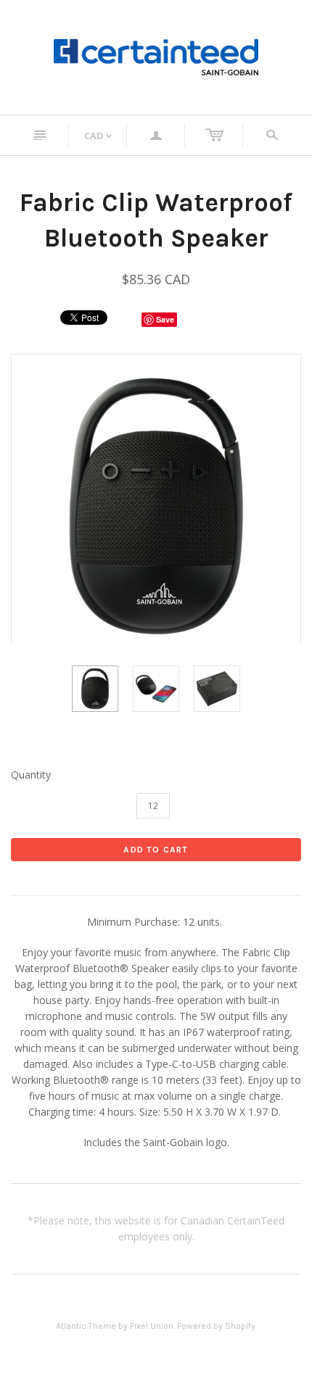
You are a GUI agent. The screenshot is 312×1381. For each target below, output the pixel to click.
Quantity (31, 774)
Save (165, 319)
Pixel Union (151, 1326)
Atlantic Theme (86, 1326)
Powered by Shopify (216, 1326)
